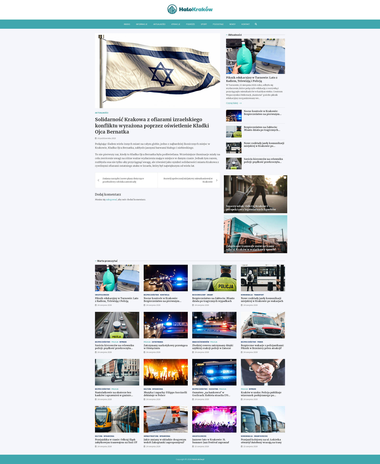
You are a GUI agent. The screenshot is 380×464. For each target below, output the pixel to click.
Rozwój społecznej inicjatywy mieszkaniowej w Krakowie (188, 180)
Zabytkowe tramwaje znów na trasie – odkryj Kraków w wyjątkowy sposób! (251, 248)
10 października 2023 (106, 138)
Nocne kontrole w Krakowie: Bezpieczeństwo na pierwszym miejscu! (262, 114)
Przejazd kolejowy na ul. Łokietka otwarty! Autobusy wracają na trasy (261, 441)
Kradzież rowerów (200, 342)
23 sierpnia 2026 (202, 446)
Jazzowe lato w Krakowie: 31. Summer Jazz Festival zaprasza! (210, 441)
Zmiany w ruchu (261, 436)
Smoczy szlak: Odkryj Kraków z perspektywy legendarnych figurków (251, 208)
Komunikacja (247, 295)
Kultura (147, 389)
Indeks (127, 24)
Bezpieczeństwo (151, 295)
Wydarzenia (157, 389)
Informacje (141, 24)
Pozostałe (218, 24)
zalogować (111, 199)
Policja (114, 342)
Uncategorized (102, 295)
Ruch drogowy (199, 295)
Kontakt (246, 24)
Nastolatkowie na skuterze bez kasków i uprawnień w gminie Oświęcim (113, 395)
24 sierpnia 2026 (104, 305)
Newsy (232, 24)
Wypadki (123, 342)
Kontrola (164, 295)
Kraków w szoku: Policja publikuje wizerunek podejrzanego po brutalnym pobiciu (261, 395)
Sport (204, 24)
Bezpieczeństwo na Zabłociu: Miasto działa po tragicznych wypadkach (261, 130)
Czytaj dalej (232, 103)
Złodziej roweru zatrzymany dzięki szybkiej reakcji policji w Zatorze (212, 347)
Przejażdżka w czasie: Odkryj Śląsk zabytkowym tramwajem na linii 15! (116, 441)
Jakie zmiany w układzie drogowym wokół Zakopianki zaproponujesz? (165, 441)
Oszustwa (213, 389)
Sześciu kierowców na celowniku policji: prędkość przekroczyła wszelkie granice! (263, 162)
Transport (259, 295)
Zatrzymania (157, 342)
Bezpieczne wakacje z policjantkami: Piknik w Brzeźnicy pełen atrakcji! (262, 347)
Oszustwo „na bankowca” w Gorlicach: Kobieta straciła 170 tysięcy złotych (210, 395)
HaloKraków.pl (198, 459)
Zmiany (210, 295)
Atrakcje (175, 24)
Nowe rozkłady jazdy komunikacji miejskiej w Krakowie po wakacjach (264, 146)
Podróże (190, 24)
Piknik (260, 342)
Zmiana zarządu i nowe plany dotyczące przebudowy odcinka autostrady (123, 180)
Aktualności (159, 24)
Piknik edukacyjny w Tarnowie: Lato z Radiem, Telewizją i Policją (251, 79)
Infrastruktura (151, 436)
